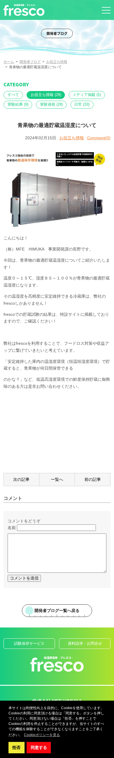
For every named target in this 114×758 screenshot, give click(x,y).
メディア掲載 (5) (86, 95)
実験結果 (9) (18, 104)
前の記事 (92, 479)
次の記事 (21, 479)
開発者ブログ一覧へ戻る (57, 610)
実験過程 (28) (51, 104)
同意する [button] (39, 747)
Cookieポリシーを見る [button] (42, 735)
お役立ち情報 (56, 62)
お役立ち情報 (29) (46, 95)
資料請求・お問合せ (85, 644)
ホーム (9, 62)
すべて (13, 95)
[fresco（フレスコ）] (24, 10)
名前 (12, 527)
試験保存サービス (29, 644)
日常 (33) (81, 104)
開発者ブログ (30, 62)
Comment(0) (98, 138)
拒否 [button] (16, 747)
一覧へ (57, 479)
